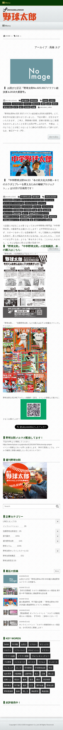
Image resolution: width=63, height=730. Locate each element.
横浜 (38, 680)
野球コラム (7, 546)
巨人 (36, 674)
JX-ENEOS (8, 200)
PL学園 (15, 644)
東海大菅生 (8, 107)
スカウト (7, 650)
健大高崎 (17, 213)
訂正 (15, 107)
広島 (43, 674)
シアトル (42, 203)
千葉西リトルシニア (11, 217)
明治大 (17, 680)
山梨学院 (28, 674)
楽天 (31, 680)
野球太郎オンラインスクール (14, 551)
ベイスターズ (17, 104)
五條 (40, 210)
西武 (24, 685)
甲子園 (17, 685)
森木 (24, 680)
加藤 (31, 213)
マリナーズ (8, 210)
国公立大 (36, 104)
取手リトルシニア (35, 217)
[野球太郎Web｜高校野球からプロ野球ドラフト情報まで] (19, 12)
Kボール (17, 200)
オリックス (49, 200)
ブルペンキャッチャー (40, 656)
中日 (50, 668)
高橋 (33, 107)
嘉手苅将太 (25, 220)
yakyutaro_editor (46, 107)
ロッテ (18, 668)
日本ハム (7, 680)
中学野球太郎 (26, 197)
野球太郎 (33, 100)
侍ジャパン (8, 213)
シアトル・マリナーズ (12, 207)
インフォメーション (11, 526)
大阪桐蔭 (17, 674)
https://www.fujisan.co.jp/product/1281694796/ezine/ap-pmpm (27, 445)
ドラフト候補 (23, 656)
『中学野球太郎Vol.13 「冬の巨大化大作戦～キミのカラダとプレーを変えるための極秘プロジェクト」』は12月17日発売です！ (31, 184)
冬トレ (25, 213)
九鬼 (34, 210)
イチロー (33, 644)
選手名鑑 (39, 685)
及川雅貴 (24, 217)
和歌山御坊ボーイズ (11, 220)
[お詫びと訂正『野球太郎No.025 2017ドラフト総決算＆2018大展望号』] (31, 71)
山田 (48, 104)
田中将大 (7, 685)
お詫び (52, 100)
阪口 (21, 107)
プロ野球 (7, 662)
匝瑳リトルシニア (41, 213)
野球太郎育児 (8, 561)
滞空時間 (46, 680)
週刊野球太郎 (8, 541)
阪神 (18, 691)
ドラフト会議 (9, 656)
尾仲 (43, 104)
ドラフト (7, 104)
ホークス (31, 662)
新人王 (51, 674)
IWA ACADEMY (51, 197)
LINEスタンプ (8, 521)
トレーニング (47, 207)
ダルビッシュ (33, 650)
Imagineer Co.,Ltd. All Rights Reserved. (40, 725)
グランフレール (31, 203)
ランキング (8, 668)
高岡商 (27, 107)
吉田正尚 (53, 217)
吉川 (45, 217)
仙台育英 (47, 210)
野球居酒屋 (8, 691)
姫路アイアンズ (40, 220)
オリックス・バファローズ (13, 203)
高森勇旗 (45, 691)
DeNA (45, 100)
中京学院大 (18, 210)
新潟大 (54, 104)
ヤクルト (27, 104)
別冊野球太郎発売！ (11, 531)
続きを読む (53, 137)
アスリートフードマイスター (32, 200)
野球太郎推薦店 (9, 556)
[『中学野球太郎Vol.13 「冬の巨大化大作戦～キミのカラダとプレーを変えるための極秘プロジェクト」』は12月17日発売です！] (31, 163)
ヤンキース (53, 662)
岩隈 (49, 220)
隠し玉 (25, 691)
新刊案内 (25, 100)
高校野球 (34, 691)
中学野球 (27, 210)
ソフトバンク (27, 207)
